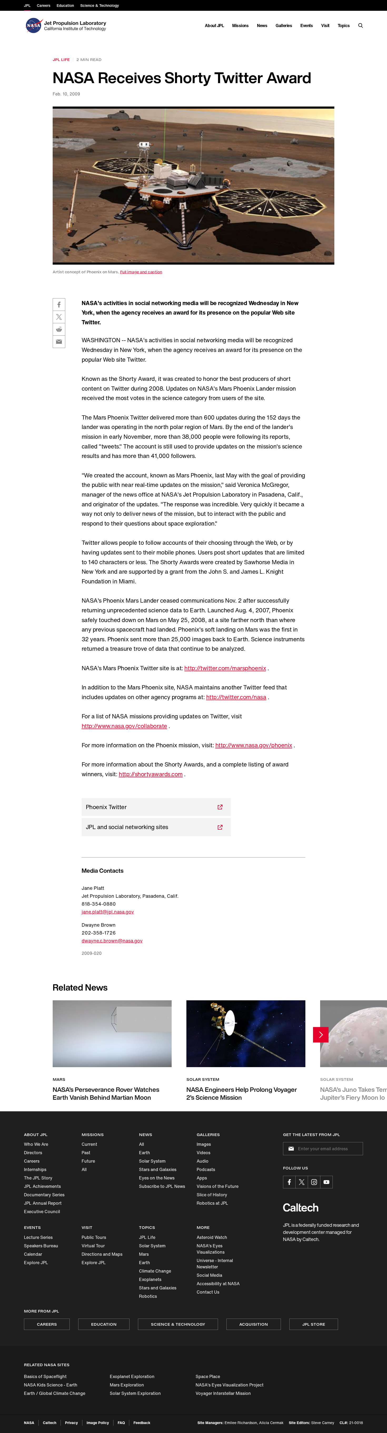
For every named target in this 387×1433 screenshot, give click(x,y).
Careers (31, 1161)
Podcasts (206, 1169)
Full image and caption (141, 272)
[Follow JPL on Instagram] (314, 1182)
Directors (33, 1152)
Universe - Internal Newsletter (215, 1263)
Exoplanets (150, 1279)
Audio (203, 1161)
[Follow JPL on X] (301, 1182)
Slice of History (212, 1195)
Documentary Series (44, 1195)
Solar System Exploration (135, 1393)
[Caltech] (300, 1207)
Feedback (141, 1422)
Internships (35, 1169)
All (84, 1169)
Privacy (71, 1422)
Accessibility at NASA (218, 1283)
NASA (29, 1422)
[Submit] (290, 1148)
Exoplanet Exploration (132, 1376)
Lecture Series (38, 1237)
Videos (203, 1152)
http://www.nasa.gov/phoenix (253, 745)
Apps (202, 1178)
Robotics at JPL (212, 1203)
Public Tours (94, 1237)
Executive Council (42, 1211)
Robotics (148, 1296)
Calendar (33, 1254)
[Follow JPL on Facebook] (289, 1182)
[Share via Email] (59, 341)
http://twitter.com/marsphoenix (225, 668)
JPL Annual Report (43, 1203)
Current (89, 1144)
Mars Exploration (127, 1385)
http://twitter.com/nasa (236, 697)
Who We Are (36, 1144)
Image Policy (98, 1422)
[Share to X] (59, 317)
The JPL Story (38, 1178)
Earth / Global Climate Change (54, 1393)
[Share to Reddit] (59, 329)
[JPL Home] (76, 25)
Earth (144, 1152)
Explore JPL (36, 1262)
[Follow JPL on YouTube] (326, 1182)
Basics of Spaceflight (45, 1376)
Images (204, 1144)
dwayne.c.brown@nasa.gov (112, 940)
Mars (144, 1254)
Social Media (209, 1275)
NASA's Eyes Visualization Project (230, 1385)
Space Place (208, 1376)
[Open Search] (360, 25)
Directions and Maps (102, 1254)
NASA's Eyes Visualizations (211, 1249)
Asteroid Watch (212, 1237)
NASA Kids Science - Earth (50, 1385)
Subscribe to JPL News (162, 1186)
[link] (193, 186)
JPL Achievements (42, 1186)
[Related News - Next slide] (321, 1034)
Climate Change (155, 1271)
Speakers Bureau (41, 1246)
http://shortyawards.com (151, 774)
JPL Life (147, 1237)
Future (88, 1161)
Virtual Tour (93, 1246)
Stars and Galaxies (157, 1169)
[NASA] (33, 25)
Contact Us (208, 1292)
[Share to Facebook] (59, 304)
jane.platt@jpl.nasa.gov (108, 911)
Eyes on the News (157, 1178)
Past (86, 1152)
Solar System (152, 1161)
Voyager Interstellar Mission (223, 1393)
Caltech (49, 1422)
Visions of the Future (218, 1186)
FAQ (121, 1422)
